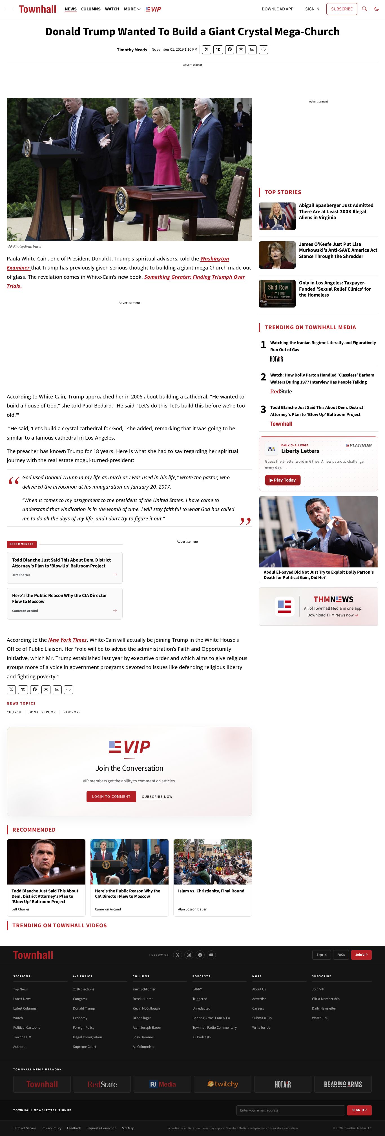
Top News (20, 989)
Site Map (128, 1128)
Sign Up (359, 1110)
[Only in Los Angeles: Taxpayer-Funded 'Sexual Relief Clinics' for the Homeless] (277, 294)
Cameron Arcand (108, 909)
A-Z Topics (83, 976)
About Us (259, 989)
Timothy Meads (132, 50)
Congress (80, 998)
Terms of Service (24, 1128)
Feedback (74, 1128)
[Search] (364, 9)
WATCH (112, 9)
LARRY (197, 989)
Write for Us (261, 1027)
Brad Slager (142, 1018)
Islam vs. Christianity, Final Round (211, 891)
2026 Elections (83, 989)
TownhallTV (22, 1037)
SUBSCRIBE (342, 9)
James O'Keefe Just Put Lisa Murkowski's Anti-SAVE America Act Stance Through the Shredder (338, 250)
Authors (19, 1046)
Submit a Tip (262, 1018)
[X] (177, 954)
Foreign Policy (83, 1027)
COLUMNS (91, 9)
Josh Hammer (143, 1037)
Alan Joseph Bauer (192, 909)
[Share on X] (206, 49)
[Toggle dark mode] (376, 9)
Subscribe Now (157, 796)
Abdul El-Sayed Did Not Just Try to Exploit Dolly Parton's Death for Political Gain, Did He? (319, 575)
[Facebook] (200, 954)
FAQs (341, 954)
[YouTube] (211, 954)
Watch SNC (320, 1018)
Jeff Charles (20, 909)
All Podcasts (202, 1037)
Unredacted (201, 1008)
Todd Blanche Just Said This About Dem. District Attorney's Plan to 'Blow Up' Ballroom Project (45, 896)
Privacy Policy (51, 1128)
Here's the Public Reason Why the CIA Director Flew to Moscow (127, 893)
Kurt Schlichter (144, 989)
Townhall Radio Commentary (215, 1027)
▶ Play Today (283, 480)
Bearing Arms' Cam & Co (211, 1018)
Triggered (200, 998)
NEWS (71, 9)
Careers (258, 1008)
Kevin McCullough (146, 1008)
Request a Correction (101, 1128)
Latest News (22, 998)
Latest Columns (24, 1008)
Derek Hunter (143, 998)
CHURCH (14, 712)
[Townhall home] (33, 955)
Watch (18, 1018)
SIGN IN (312, 9)
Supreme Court (84, 1046)
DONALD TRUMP (42, 712)
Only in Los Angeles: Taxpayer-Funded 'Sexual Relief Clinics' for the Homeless (335, 289)
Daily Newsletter (324, 1008)
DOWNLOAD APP (277, 9)
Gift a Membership (326, 998)
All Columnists (143, 1046)
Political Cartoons (26, 1027)
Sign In (322, 954)
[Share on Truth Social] (218, 49)
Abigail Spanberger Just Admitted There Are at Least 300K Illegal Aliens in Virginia (336, 211)
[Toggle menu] (9, 9)
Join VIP (361, 954)
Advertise (259, 998)
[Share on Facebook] (229, 49)
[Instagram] (188, 954)
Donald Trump (84, 1008)
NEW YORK (72, 712)
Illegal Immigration (87, 1037)
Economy (80, 1018)
